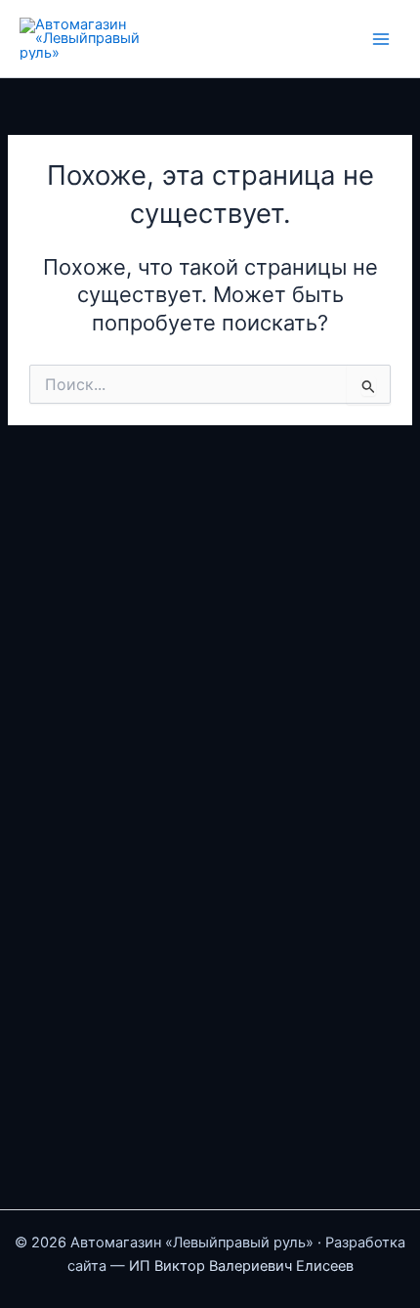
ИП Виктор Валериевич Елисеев (241, 1266)
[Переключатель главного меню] (380, 38)
